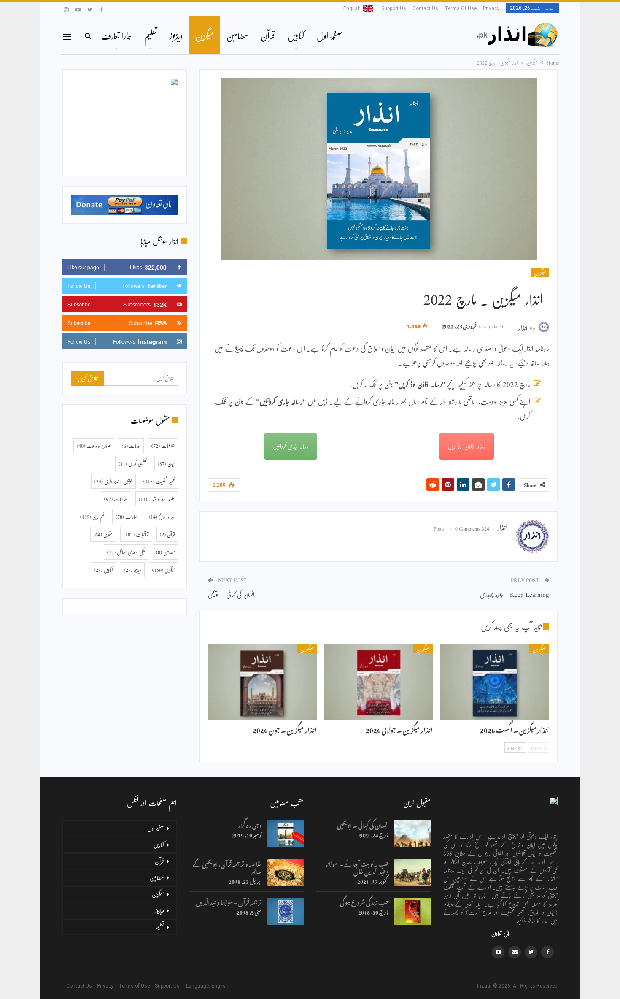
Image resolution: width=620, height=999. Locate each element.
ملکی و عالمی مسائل (126, 552)
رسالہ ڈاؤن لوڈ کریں (466, 446)
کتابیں (296, 35)
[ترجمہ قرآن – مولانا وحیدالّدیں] (285, 911)
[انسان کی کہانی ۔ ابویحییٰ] (412, 833)
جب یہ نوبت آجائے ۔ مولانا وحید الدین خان (357, 867)
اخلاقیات (163, 446)
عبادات (127, 516)
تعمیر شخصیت (159, 481)
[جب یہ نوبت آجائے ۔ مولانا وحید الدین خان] (412, 872)
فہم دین (92, 516)
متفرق (103, 534)
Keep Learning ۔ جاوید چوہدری (514, 594)
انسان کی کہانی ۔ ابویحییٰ (231, 594)
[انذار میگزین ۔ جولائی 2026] (378, 682)
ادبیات (131, 446)
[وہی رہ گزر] (285, 833)
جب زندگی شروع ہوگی (364, 901)
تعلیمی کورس (133, 463)
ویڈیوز (176, 35)
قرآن (268, 35)
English (352, 8)
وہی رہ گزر (249, 824)
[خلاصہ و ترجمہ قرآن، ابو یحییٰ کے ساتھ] (285, 872)
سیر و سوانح (162, 516)
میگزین (204, 35)
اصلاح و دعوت (94, 446)
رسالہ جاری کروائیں (290, 446)
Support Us (393, 8)
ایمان (166, 463)
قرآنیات (136, 534)
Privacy (491, 8)
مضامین (237, 35)
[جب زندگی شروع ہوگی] (412, 911)
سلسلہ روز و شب (157, 499)
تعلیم (150, 35)
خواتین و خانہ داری (113, 481)
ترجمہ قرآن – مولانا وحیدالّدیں (229, 901)
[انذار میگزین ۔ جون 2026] (262, 682)
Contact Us (425, 8)
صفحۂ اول (329, 35)
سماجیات (116, 499)
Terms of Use (461, 8)
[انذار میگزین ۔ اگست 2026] (494, 682)
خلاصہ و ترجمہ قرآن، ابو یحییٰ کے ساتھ (227, 867)
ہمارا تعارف (116, 35)
